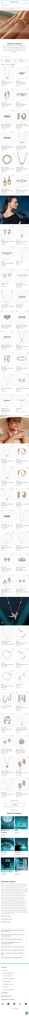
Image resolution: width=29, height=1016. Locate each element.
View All (13, 64)
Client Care (4, 967)
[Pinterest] (14, 1004)
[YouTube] (26, 1004)
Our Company (4, 992)
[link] (14, 931)
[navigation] (1, 2)
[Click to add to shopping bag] (12, 67)
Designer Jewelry (8, 56)
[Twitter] (20, 1004)
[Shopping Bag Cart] (27, 2)
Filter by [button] (8, 60)
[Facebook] (9, 1004)
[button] (1, 2)
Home (2, 56)
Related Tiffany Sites (6, 996)
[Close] (27, 8)
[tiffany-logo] (14, 2)
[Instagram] (3, 1004)
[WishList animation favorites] (25, 2)
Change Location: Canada (7, 999)
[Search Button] (3, 5)
